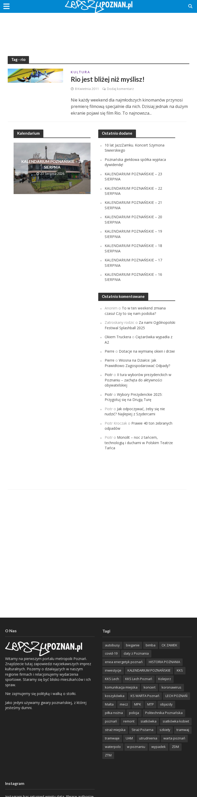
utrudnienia (148, 738)
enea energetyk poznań (124, 661)
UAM (129, 738)
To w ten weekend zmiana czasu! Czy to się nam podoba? (135, 311)
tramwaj (182, 729)
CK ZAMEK (169, 645)
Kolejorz (164, 678)
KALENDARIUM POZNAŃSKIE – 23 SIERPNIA (52, 164)
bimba (150, 645)
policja (134, 712)
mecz (124, 704)
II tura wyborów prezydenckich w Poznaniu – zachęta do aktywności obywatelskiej (138, 380)
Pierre (109, 351)
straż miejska (115, 729)
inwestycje (113, 670)
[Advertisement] (98, 29)
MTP (150, 704)
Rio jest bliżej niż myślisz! (108, 79)
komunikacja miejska (121, 687)
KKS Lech (112, 678)
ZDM (175, 746)
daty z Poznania (136, 653)
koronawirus (171, 687)
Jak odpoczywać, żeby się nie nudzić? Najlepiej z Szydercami (135, 411)
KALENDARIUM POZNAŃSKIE (149, 670)
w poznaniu (136, 746)
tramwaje (112, 738)
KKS (180, 670)
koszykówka (114, 695)
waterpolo (113, 746)
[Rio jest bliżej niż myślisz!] (35, 75)
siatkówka (148, 721)
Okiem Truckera (118, 336)
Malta (109, 704)
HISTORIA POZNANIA (164, 661)
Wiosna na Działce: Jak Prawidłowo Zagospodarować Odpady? (137, 363)
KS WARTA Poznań (145, 695)
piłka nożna (114, 712)
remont (128, 721)
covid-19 (111, 653)
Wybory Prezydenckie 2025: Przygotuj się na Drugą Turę (133, 397)
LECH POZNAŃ (176, 695)
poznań (111, 721)
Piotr (109, 374)
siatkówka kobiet (176, 721)
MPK (137, 704)
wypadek (158, 746)
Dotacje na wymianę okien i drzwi (147, 351)
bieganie (133, 645)
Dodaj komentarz (120, 88)
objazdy (166, 704)
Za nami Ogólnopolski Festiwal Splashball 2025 (140, 325)
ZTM (108, 755)
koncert (149, 687)
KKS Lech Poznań (138, 678)
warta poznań (174, 738)
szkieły (165, 729)
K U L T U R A (80, 72)
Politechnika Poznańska (164, 712)
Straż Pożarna (142, 729)
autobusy (112, 645)
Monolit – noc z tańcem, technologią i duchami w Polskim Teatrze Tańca (139, 442)
